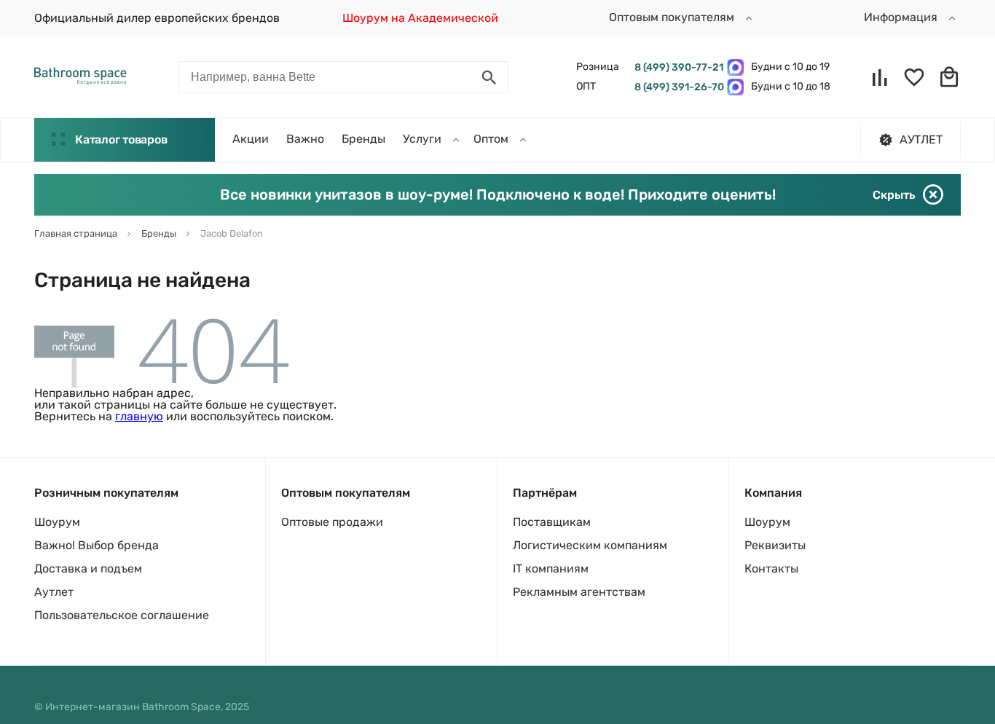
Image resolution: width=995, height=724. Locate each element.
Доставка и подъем (88, 568)
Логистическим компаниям (590, 545)
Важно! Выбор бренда (96, 545)
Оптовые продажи (332, 522)
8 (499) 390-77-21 (677, 67)
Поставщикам (552, 522)
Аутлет (54, 592)
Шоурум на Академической (420, 18)
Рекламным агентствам (579, 592)
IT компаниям (551, 568)
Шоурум (57, 522)
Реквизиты (775, 545)
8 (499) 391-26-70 (677, 87)
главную (139, 416)
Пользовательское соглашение (121, 615)
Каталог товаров (121, 139)
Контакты (771, 568)
